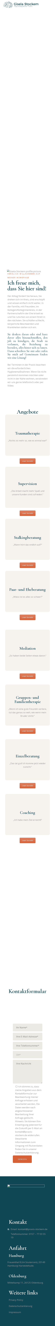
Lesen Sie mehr (27, 461)
